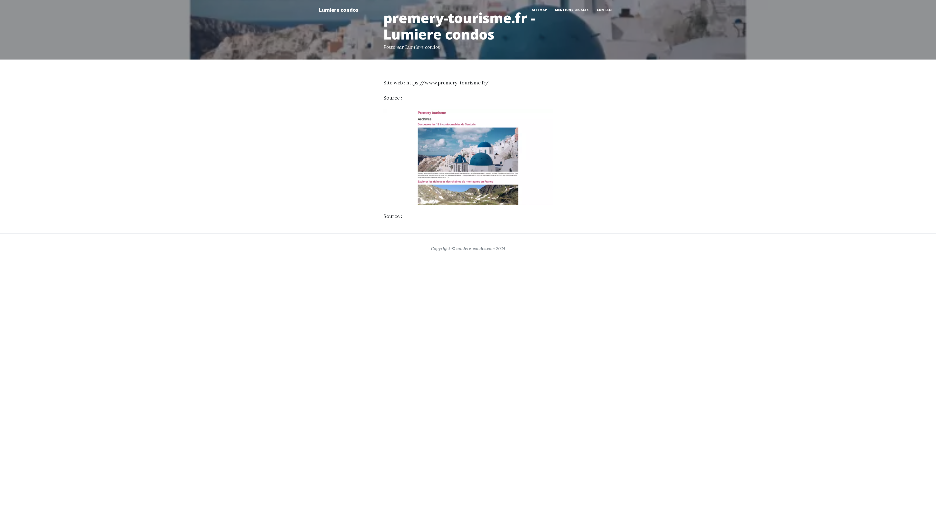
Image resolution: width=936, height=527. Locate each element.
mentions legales (572, 10)
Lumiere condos (338, 10)
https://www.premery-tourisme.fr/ (447, 83)
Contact (605, 10)
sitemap (539, 10)
